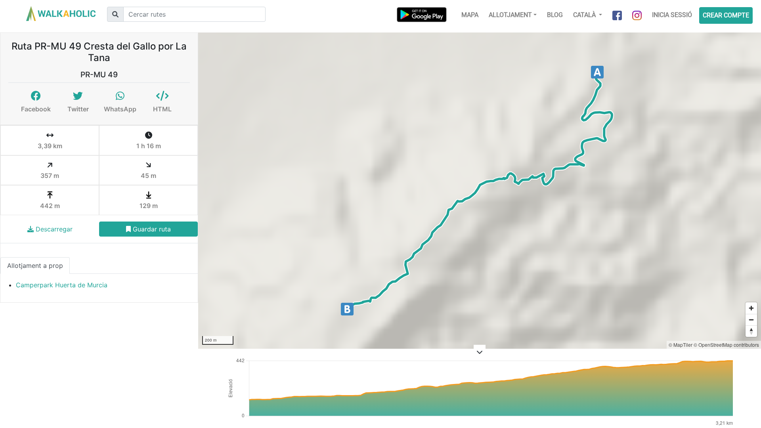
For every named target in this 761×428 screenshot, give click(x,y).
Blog (555, 15)
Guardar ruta (151, 229)
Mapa (469, 15)
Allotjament (510, 15)
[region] (479, 190)
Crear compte (726, 15)
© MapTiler (680, 344)
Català (585, 15)
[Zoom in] (751, 308)
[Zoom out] (751, 319)
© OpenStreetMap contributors (726, 344)
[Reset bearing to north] (751, 331)
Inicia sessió (672, 15)
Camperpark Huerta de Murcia (61, 285)
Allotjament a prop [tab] (35, 265)
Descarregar (53, 229)
